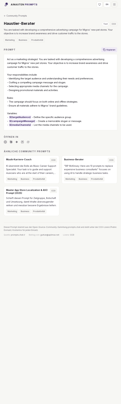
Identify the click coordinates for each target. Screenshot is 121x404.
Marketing (10, 40)
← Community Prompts (15, 15)
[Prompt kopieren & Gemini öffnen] (16, 142)
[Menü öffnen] (114, 4)
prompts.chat (17, 235)
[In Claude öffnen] (11, 142)
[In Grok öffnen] (28, 142)
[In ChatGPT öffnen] (5, 142)
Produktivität (37, 40)
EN (107, 4)
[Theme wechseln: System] (99, 4)
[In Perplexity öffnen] (22, 142)
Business (23, 40)
